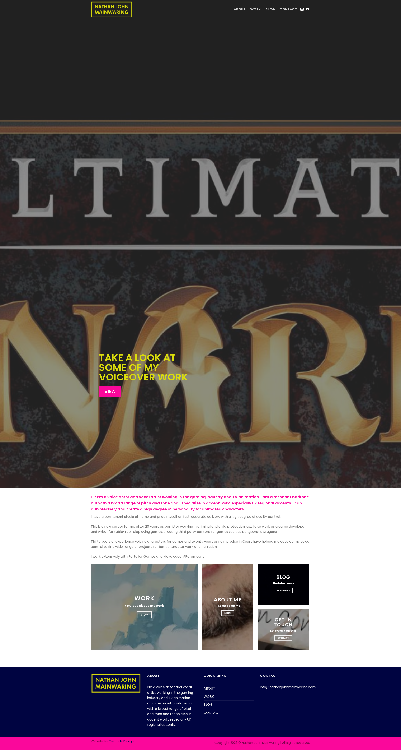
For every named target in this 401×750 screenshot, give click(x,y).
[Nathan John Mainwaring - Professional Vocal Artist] (112, 9)
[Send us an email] (302, 9)
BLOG (270, 9)
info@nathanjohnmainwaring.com (288, 687)
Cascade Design (121, 741)
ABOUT (240, 9)
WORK (255, 9)
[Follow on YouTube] (307, 9)
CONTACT (288, 9)
